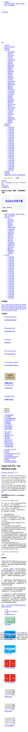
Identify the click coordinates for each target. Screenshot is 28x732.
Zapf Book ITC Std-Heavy (11, 611)
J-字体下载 (10, 142)
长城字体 (10, 70)
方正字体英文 (11, 51)
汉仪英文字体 (11, 60)
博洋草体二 (8, 438)
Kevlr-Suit (7, 450)
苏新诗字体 (11, 89)
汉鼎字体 (10, 61)
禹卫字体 (10, 106)
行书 (7, 310)
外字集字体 (11, 92)
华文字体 (10, 239)
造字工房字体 (11, 107)
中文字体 (7, 50)
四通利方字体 (11, 84)
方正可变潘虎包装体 (10, 418)
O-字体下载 (11, 150)
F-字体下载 (11, 135)
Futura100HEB (8, 427)
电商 (16, 309)
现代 (14, 309)
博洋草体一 (8, 436)
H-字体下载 (11, 138)
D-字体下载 (11, 132)
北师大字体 (11, 55)
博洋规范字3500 (9, 435)
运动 (11, 310)
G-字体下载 (11, 137)
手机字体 (7, 171)
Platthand (7, 459)
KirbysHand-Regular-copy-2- (12, 456)
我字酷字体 (11, 101)
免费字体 (7, 48)
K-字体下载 (11, 143)
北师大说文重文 (9, 443)
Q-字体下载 (11, 153)
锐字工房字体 (11, 81)
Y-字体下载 (11, 168)
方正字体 (7, 45)
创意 (9, 306)
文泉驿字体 (11, 99)
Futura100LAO (8, 424)
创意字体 (16, 306)
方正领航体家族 (9, 415)
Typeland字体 (11, 91)
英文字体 (7, 125)
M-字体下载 (11, 147)
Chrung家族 (8, 416)
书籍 (23, 304)
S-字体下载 (11, 157)
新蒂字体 (10, 102)
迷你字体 (10, 74)
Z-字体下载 (11, 170)
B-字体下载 (11, 129)
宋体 (20, 307)
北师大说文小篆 (9, 445)
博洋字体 (10, 56)
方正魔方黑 (8, 421)
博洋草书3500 (8, 441)
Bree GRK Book (9, 455)
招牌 (25, 307)
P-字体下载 (11, 152)
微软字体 (10, 97)
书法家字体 (11, 78)
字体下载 (17, 307)
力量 (20, 306)
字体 (14, 307)
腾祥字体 (10, 88)
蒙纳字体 (10, 73)
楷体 (12, 309)
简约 (19, 309)
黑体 (16, 310)
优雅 (25, 304)
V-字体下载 (11, 163)
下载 (2, 554)
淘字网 (11, 569)
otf (2, 304)
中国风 (7, 304)
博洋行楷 (7, 433)
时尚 (2, 309)
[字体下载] (4, 12)
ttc (3, 304)
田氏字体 (10, 86)
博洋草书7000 (8, 440)
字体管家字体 (11, 119)
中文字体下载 (16, 304)
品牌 (7, 307)
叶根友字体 (8, 124)
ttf (4, 304)
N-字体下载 (11, 148)
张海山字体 (11, 109)
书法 (21, 304)
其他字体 (10, 122)
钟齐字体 (10, 112)
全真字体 (10, 79)
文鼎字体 (10, 96)
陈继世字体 (11, 71)
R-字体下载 (11, 155)
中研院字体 (11, 114)
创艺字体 (10, 53)
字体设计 (7, 2)
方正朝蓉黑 (8, 423)
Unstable (7, 452)
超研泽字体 (11, 66)
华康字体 (10, 120)
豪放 (9, 310)
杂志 (7, 309)
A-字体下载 (11, 127)
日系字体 (7, 173)
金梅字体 (10, 68)
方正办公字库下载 (9, 47)
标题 (9, 309)
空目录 (9, 115)
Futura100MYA (8, 426)
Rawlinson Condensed (10, 460)
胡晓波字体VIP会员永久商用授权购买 (15, 175)
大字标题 (10, 307)
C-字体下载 (11, 130)
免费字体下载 (4, 306)
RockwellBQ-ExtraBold (10, 462)
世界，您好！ (8, 431)
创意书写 (12, 306)
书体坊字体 (11, 83)
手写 (23, 307)
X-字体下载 (11, 166)
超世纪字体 (11, 65)
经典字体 (10, 63)
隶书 (14, 310)
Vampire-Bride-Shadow (10, 457)
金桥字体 (10, 76)
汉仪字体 (10, 58)
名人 (5, 307)
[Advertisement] (14, 27)
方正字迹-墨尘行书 (10, 420)
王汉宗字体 (11, 94)
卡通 (22, 306)
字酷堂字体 (11, 117)
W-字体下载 (11, 165)
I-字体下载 (10, 140)
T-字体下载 (11, 158)
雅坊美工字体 (11, 104)
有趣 (5, 309)
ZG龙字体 (10, 111)
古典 (24, 306)
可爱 (2, 307)
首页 (2, 42)
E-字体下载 (11, 134)
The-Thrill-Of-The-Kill (10, 449)
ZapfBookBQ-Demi (9, 614)
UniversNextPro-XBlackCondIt (12, 453)
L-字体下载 (11, 145)
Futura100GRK (8, 429)
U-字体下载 (11, 161)
